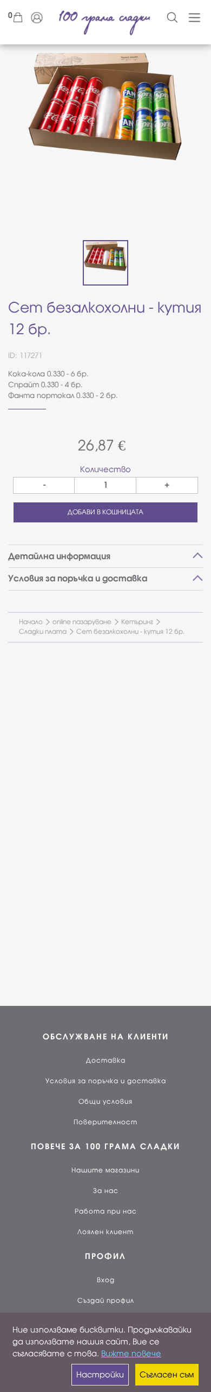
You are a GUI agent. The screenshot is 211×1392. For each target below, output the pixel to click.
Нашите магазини (105, 1170)
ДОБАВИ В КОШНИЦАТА (105, 512)
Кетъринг (137, 622)
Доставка (106, 1060)
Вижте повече (131, 1353)
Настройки (100, 1374)
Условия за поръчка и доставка (105, 1081)
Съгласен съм (167, 1374)
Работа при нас (106, 1211)
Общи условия (105, 1101)
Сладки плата (43, 631)
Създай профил (105, 1300)
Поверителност (105, 1122)
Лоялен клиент (105, 1232)
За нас (105, 1191)
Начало (31, 622)
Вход (106, 1280)
